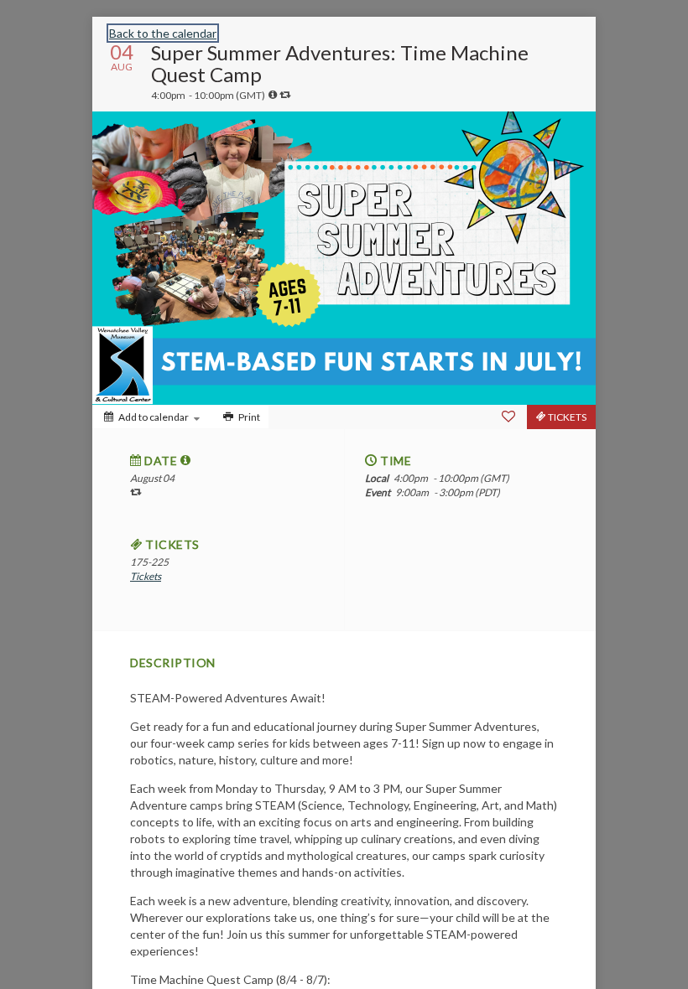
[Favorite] (508, 416)
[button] (185, 460)
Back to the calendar (162, 33)
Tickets (145, 576)
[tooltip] (272, 95)
